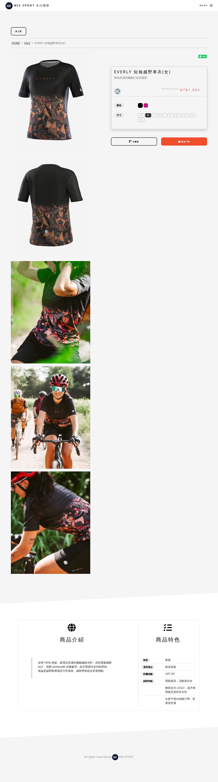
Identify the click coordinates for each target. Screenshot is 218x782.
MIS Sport (31, 5)
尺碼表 (135, 141)
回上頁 (18, 31)
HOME (16, 43)
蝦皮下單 (185, 141)
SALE (27, 43)
